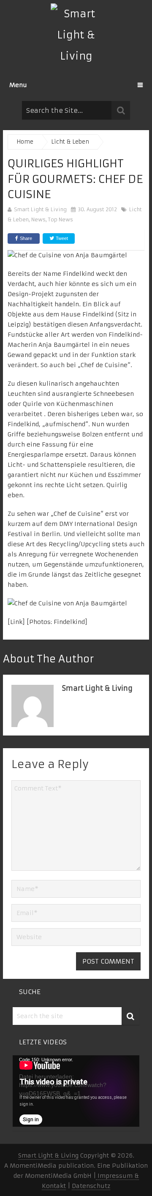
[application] (76, 1091)
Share (26, 238)
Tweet (61, 238)
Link (16, 622)
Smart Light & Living (40, 209)
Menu (18, 85)
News (38, 219)
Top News (60, 219)
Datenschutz (91, 1186)
